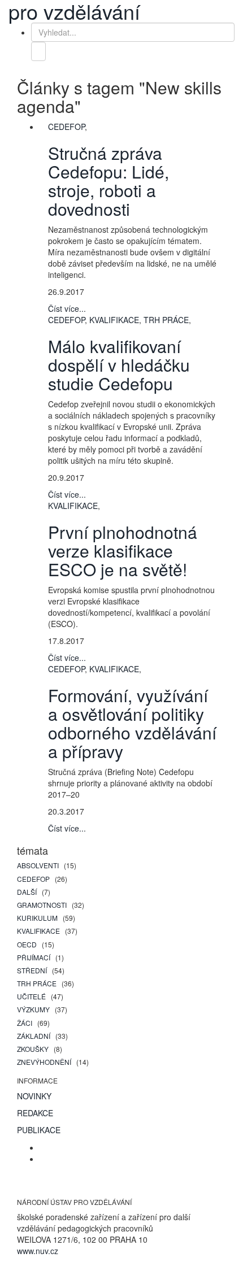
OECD (27, 944)
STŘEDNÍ (33, 970)
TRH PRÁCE (37, 983)
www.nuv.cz (37, 1250)
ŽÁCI (25, 1023)
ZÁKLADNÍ (34, 1036)
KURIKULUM (38, 917)
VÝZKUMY (34, 1009)
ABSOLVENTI (38, 865)
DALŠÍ (27, 892)
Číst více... (67, 308)
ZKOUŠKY (33, 1049)
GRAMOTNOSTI (42, 904)
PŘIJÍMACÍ (34, 957)
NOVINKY (34, 1096)
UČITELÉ (32, 996)
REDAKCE (35, 1113)
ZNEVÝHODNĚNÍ (45, 1062)
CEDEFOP (34, 879)
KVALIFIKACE (39, 930)
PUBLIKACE (38, 1129)
